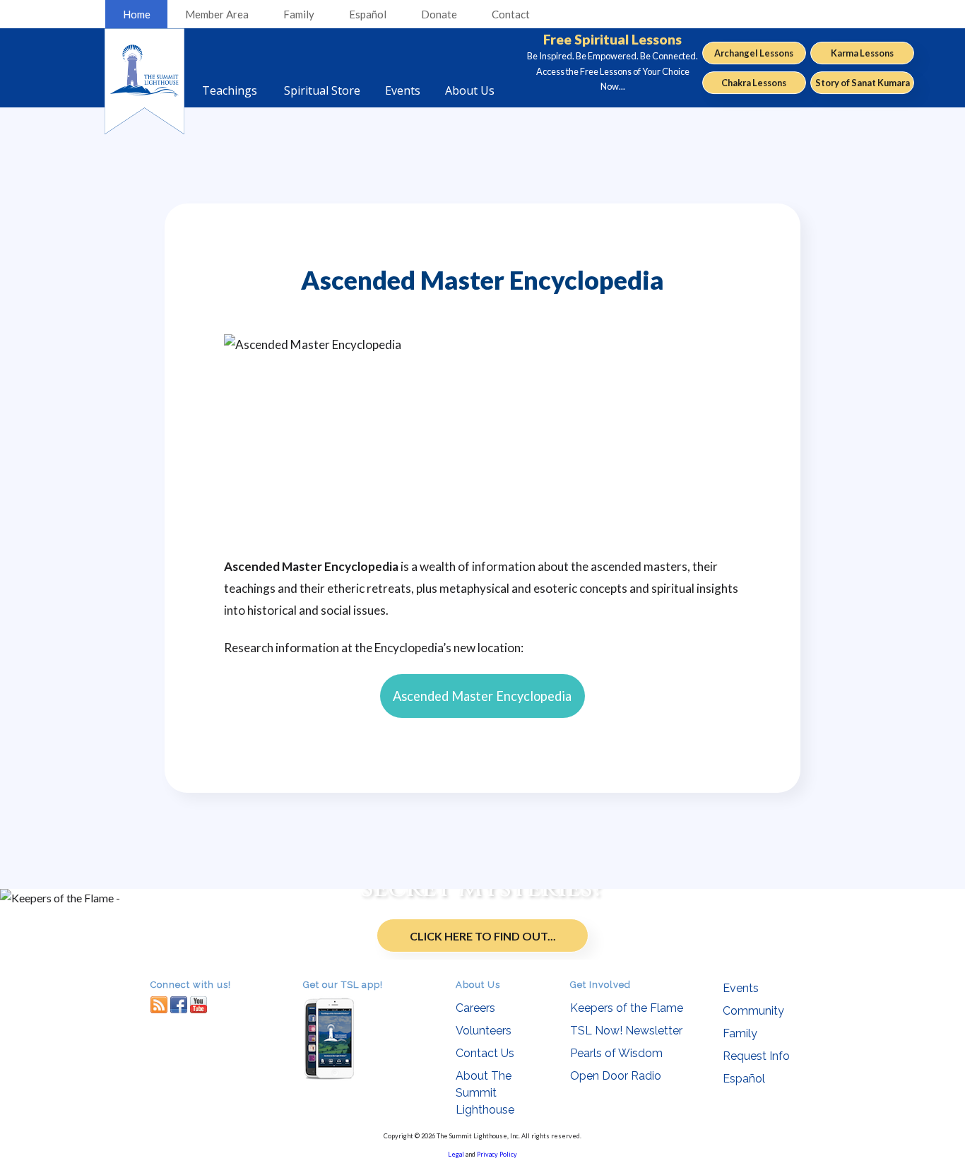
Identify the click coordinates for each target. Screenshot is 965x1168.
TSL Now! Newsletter (626, 1030)
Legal (456, 1154)
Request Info (756, 1056)
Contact (511, 14)
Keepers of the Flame (626, 1008)
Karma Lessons (862, 53)
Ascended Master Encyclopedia (482, 696)
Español (367, 14)
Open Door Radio (615, 1076)
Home (136, 14)
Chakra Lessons (753, 82)
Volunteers (483, 1030)
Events (741, 988)
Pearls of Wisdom (616, 1053)
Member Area (217, 14)
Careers (475, 1008)
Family (298, 14)
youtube (198, 1004)
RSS (158, 1004)
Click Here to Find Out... (483, 936)
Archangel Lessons (753, 53)
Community (753, 1010)
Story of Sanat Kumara (862, 82)
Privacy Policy (497, 1154)
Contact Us (485, 1053)
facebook (178, 1004)
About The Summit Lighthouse (485, 1092)
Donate (439, 14)
